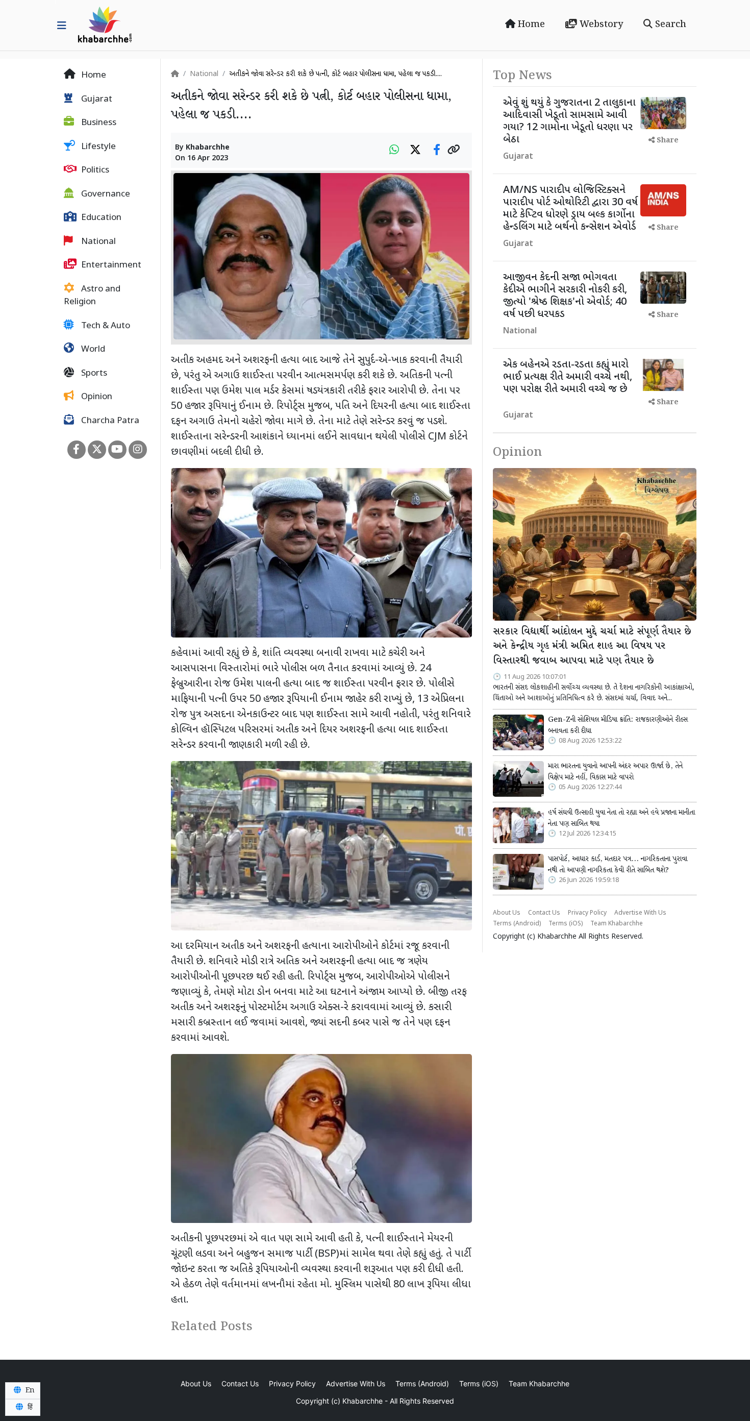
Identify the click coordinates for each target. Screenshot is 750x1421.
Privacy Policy (587, 913)
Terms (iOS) (565, 924)
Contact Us (544, 913)
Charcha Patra (109, 421)
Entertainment (110, 265)
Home (530, 24)
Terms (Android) (517, 924)
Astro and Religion (92, 296)
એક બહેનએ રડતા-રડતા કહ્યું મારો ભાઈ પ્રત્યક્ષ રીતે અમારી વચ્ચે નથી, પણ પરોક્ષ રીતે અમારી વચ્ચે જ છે (567, 377)
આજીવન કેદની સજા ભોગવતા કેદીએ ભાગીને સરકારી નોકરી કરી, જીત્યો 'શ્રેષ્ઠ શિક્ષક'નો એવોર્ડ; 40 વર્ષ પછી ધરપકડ (565, 296)
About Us (506, 913)
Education (100, 218)
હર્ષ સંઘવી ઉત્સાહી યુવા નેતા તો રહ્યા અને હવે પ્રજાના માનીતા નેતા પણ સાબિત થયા (621, 818)
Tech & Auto (104, 326)
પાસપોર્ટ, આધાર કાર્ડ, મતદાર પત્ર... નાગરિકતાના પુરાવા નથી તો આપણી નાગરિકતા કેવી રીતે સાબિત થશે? (617, 864)
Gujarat (95, 99)
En (29, 1390)
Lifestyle (97, 147)
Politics (94, 170)
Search (669, 24)
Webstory (600, 24)
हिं (29, 1407)
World (92, 349)
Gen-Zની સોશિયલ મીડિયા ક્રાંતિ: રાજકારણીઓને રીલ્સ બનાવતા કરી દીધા (618, 725)
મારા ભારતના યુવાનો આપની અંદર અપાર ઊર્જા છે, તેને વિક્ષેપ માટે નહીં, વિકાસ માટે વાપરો (615, 771)
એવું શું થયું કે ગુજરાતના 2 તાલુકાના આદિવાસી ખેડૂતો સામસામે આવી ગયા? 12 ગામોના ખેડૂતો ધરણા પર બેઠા (569, 121)
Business (97, 123)
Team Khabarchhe (616, 924)
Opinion (95, 397)
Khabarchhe (208, 148)
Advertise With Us (640, 913)
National (97, 242)
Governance (104, 194)
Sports (93, 373)
